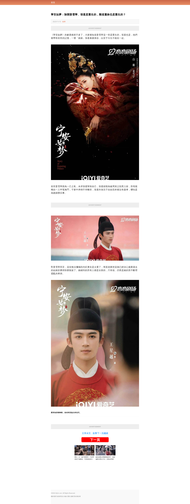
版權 (72, 496)
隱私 (68, 496)
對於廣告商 (77, 496)
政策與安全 (60, 496)
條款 (65, 496)
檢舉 (64, 22)
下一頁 (95, 440)
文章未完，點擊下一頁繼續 (95, 433)
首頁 (53, 2)
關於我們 (54, 496)
